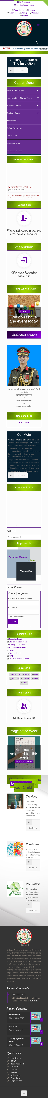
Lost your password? (25, 626)
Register (31, 10)
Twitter (27, 674)
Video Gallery (16, 1075)
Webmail (12, 13)
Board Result (16, 1058)
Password (12, 607)
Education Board (15, 639)
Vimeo (35, 679)
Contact (25, 16)
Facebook (16, 674)
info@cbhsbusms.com (25, 5)
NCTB (11, 656)
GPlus (36, 674)
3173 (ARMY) (25, 2)
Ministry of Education (17, 645)
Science (31, 560)
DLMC (11, 650)
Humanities (26, 571)
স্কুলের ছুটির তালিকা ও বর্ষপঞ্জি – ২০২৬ (22, 180)
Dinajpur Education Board (19, 659)
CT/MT (13, 1061)
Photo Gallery (16, 1078)
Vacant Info (12, 120)
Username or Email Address (20, 598)
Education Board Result (18, 647)
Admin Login (19, 10)
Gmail (25, 683)
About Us (35, 13)
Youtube (15, 679)
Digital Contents (17, 1081)
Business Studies (18, 557)
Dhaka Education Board (18, 642)
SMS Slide (34, 1001)
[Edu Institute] (24, 29)
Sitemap (24, 13)
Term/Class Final (17, 1064)
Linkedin (26, 679)
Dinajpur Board (15, 653)
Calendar (14, 1067)
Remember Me (17, 617)
